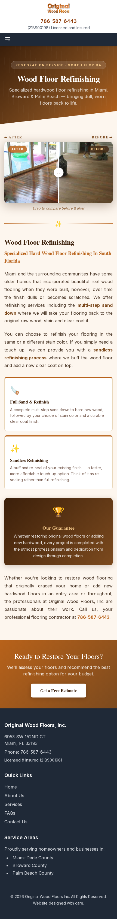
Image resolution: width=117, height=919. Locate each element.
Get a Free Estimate (58, 690)
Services (13, 804)
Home (10, 787)
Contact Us (15, 821)
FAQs (9, 813)
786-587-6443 (59, 21)
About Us (14, 795)
